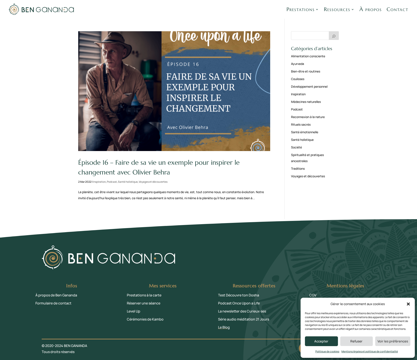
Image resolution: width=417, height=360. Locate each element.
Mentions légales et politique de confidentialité (369, 351)
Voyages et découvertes (153, 182)
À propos (370, 9)
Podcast (112, 182)
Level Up (133, 311)
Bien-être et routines (305, 71)
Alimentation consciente (308, 56)
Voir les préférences (392, 341)
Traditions (298, 168)
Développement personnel (309, 86)
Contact (397, 9)
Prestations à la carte (144, 295)
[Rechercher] (334, 35)
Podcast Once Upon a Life (239, 303)
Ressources (337, 9)
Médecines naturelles (306, 102)
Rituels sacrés (301, 124)
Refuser (356, 341)
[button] (408, 304)
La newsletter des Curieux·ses (242, 311)
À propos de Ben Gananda (56, 295)
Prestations (300, 9)
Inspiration (99, 182)
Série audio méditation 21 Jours (243, 319)
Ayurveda (297, 64)
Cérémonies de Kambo (145, 319)
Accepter (321, 341)
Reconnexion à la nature (308, 117)
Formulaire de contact (53, 303)
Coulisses (297, 79)
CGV (312, 295)
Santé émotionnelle (304, 132)
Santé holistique (128, 182)
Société (296, 147)
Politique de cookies (327, 351)
